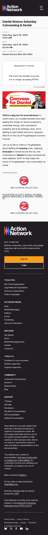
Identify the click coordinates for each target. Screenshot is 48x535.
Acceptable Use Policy (12, 526)
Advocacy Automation (13, 323)
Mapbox (23, 475)
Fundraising (9, 320)
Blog (6, 389)
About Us (8, 383)
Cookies (23, 523)
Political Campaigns (12, 294)
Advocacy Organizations (14, 291)
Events (7, 316)
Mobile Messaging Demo (14, 342)
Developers (9, 408)
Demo (6, 338)
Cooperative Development (15, 379)
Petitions (7, 313)
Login (24, 265)
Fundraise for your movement (16, 360)
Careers (7, 345)
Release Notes (10, 386)
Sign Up (24, 259)
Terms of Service (23, 519)
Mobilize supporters (12, 364)
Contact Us (8, 349)
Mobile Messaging (11, 310)
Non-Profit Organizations (14, 284)
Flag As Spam (40, 87)
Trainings (8, 401)
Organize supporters (12, 367)
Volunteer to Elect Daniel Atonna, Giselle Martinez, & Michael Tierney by (22, 196)
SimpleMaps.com (11, 484)
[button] (42, 9)
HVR (16, 494)
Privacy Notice (9, 519)
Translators (32, 523)
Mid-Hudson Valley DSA (24, 187)
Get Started (9, 335)
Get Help (7, 405)
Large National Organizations (16, 288)
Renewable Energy (11, 523)
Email (6, 306)
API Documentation (12, 415)
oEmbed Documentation (14, 418)
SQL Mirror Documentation (15, 411)
